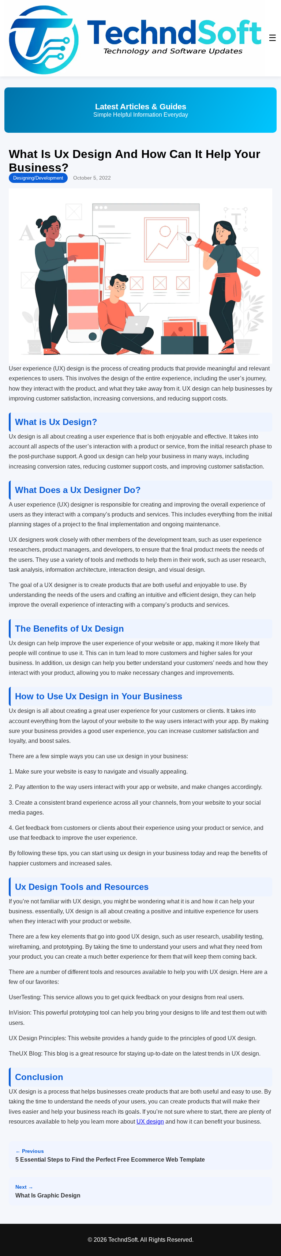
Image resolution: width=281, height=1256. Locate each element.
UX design (150, 1121)
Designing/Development (38, 178)
